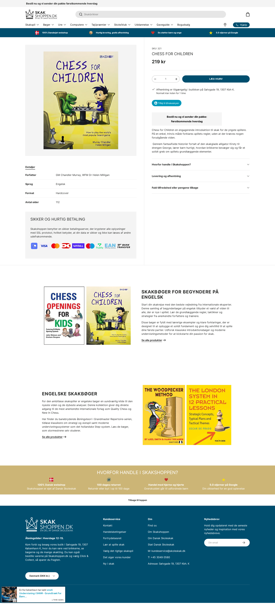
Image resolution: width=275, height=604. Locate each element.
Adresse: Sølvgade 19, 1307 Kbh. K (168, 563)
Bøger (46, 24)
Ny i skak (108, 563)
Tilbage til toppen (137, 500)
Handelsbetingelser (114, 531)
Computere (77, 24)
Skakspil (30, 24)
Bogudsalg (183, 24)
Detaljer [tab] (30, 167)
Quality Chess (119, 408)
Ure (60, 24)
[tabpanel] (80, 188)
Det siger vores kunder (117, 557)
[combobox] (150, 14)
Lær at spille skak (113, 544)
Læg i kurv (216, 78)
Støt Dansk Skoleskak (161, 544)
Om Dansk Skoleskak (160, 538)
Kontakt (107, 525)
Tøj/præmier (99, 24)
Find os (152, 525)
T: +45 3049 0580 (159, 557)
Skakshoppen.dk (40, 591)
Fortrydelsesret (112, 538)
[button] (247, 14)
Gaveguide (163, 24)
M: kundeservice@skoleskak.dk (166, 550)
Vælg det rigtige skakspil (118, 550)
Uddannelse (142, 24)
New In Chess (50, 412)
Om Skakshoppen (158, 531)
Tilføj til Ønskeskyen (168, 103)
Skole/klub (120, 24)
